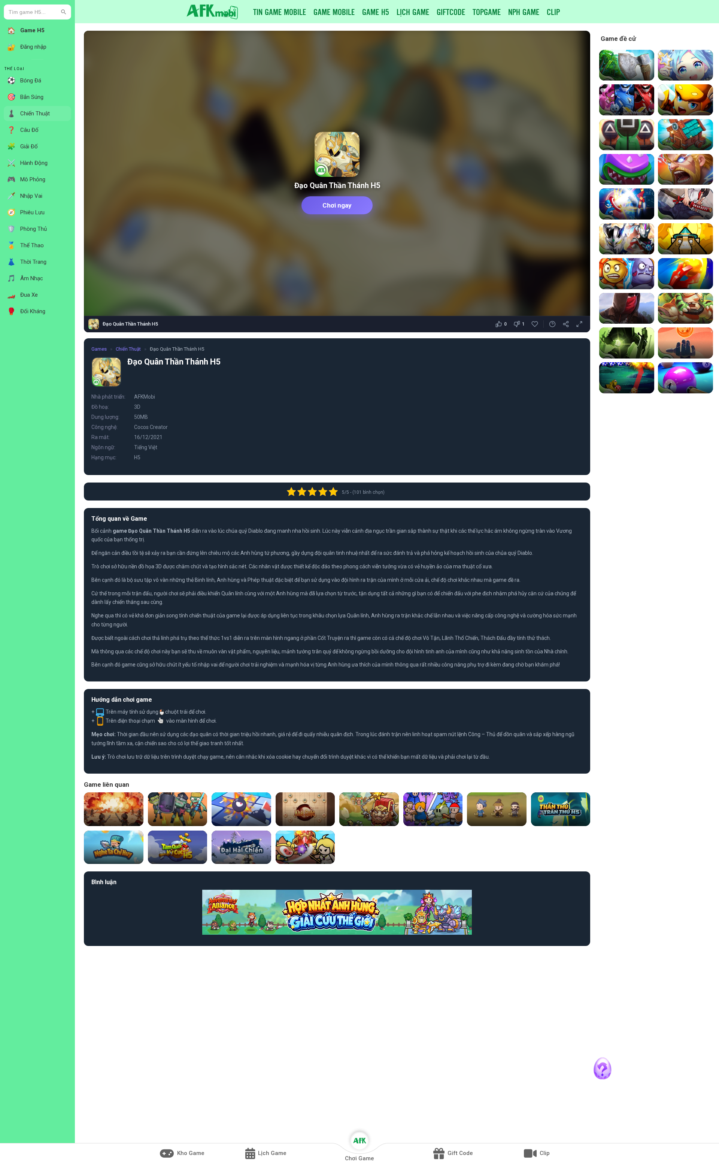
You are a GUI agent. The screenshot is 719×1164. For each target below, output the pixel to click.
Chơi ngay (337, 205)
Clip (553, 11)
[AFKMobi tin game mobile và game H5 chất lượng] (212, 11)
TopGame (487, 11)
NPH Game (523, 11)
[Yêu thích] (534, 324)
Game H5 (375, 11)
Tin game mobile (279, 11)
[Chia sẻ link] (565, 324)
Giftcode (451, 11)
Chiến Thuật (128, 349)
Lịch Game (413, 11)
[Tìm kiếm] (63, 11)
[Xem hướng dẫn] (552, 324)
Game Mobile (334, 11)
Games (99, 349)
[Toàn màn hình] (579, 324)
